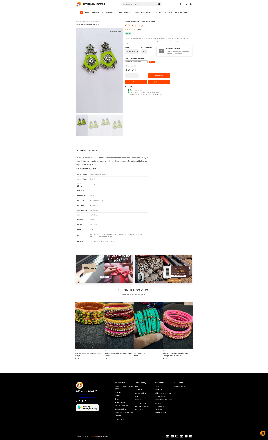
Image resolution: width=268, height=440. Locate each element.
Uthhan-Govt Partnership (124, 412)
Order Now (159, 82)
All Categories (120, 402)
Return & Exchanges (142, 406)
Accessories (94, 21)
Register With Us (140, 393)
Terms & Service (140, 403)
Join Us (157, 386)
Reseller (118, 392)
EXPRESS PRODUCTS (124, 12)
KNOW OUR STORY (181, 12)
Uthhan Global (160, 396)
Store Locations (179, 386)
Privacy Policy (139, 410)
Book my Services (161, 412)
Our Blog (158, 403)
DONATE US (168, 12)
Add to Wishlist (132, 66)
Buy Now (136, 82)
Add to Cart (159, 76)
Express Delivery (121, 409)
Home (77, 21)
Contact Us (138, 390)
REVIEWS (93, 151)
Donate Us (158, 390)
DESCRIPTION (81, 151)
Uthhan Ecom (92, 436)
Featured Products (121, 406)
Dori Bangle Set (139, 353)
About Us (138, 386)
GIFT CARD (158, 12)
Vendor (117, 396)
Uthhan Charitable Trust (163, 400)
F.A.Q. (137, 396)
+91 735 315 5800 (84, 395)
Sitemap (118, 416)
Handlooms (85, 21)
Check (152, 62)
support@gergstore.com (86, 398)
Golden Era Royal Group (163, 393)
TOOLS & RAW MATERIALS (142, 12)
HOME (87, 12)
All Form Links (120, 419)
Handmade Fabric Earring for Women (87, 24)
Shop (117, 399)
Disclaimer (138, 400)
